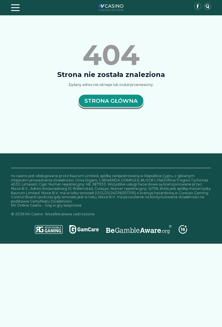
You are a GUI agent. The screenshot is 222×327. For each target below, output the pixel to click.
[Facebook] (197, 7)
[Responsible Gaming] (49, 229)
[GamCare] (84, 229)
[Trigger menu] (15, 7)
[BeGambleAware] (139, 229)
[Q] (207, 7)
